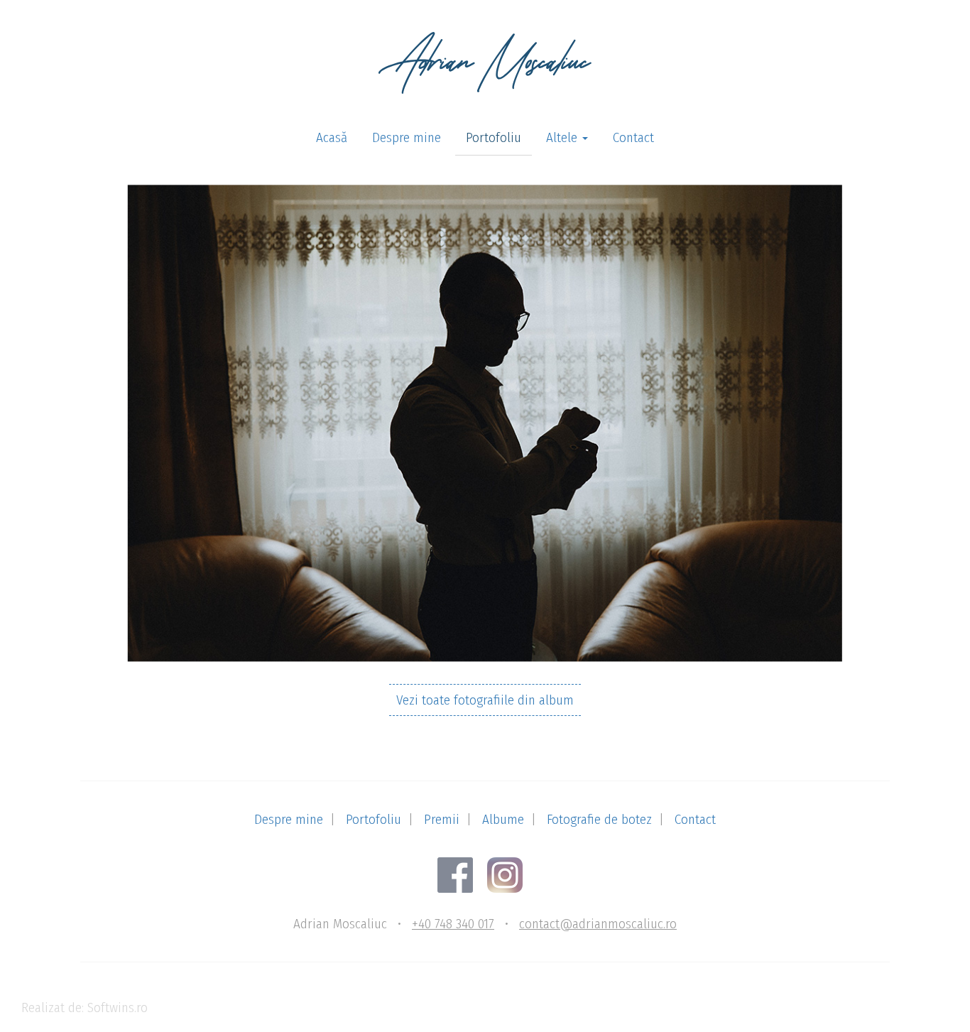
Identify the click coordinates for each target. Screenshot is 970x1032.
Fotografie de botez (599, 819)
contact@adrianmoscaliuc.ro (598, 924)
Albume (503, 819)
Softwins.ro (117, 1007)
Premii (441, 819)
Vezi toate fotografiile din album (485, 700)
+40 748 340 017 (453, 924)
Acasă (331, 137)
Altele (563, 137)
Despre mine (406, 137)
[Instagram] (510, 874)
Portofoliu (493, 137)
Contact (633, 137)
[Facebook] (460, 874)
